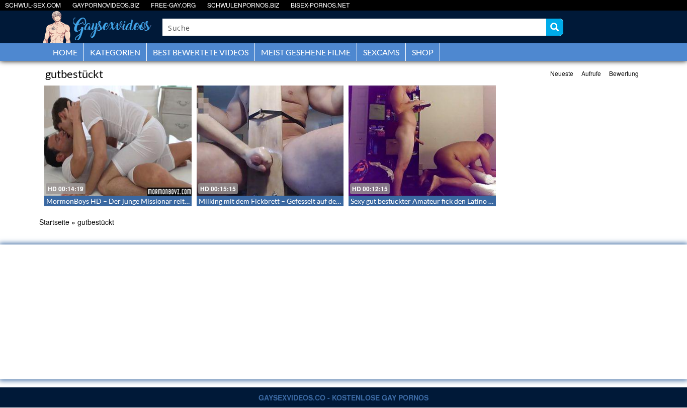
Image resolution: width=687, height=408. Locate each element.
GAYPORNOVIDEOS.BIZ (105, 5)
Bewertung (624, 73)
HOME (65, 52)
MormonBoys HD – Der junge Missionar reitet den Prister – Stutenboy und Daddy (173, 201)
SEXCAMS (381, 52)
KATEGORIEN (115, 52)
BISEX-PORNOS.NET (320, 5)
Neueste (561, 73)
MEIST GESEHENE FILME (306, 52)
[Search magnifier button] (554, 27)
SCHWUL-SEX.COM (33, 5)
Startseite (54, 222)
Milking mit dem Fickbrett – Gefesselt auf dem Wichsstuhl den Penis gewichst (319, 201)
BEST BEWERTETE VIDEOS (200, 52)
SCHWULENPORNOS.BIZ (243, 5)
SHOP (423, 52)
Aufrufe (591, 73)
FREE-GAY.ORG (173, 5)
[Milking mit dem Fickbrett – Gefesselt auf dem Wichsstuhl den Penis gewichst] (270, 141)
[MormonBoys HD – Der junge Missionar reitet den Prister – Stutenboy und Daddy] (118, 141)
